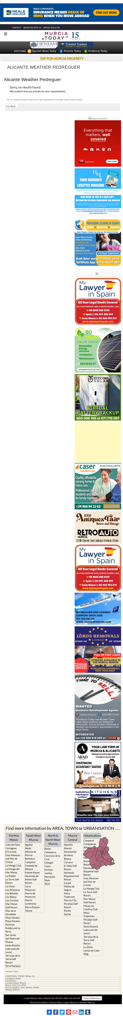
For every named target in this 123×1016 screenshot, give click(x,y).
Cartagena (11, 848)
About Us (74, 1002)
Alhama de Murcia (30, 853)
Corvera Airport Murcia (15, 983)
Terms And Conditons (39, 1002)
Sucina (67, 914)
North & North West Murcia (52, 839)
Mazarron (30, 889)
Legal (65, 1002)
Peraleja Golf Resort (71, 905)
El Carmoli (10, 851)
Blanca (67, 858)
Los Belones (11, 893)
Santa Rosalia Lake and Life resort (12, 949)
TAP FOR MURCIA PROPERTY (61, 58)
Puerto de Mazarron (30, 895)
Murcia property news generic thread (22, 987)
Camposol (30, 862)
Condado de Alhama (31, 867)
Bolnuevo (30, 858)
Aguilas (29, 844)
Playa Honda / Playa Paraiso (12, 919)
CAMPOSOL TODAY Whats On (20, 976)
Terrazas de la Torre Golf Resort (12, 959)
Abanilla (68, 844)
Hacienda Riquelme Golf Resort (71, 876)
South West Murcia (33, 837)
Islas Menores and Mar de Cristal (12, 858)
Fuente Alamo (32, 872)
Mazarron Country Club (91, 907)
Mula (47, 880)
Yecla (47, 883)
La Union (10, 886)
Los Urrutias (12, 900)
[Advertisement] (98, 442)
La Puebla (10, 875)
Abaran (68, 848)
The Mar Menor (14, 837)
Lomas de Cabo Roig (91, 952)
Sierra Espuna (32, 907)
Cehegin (49, 862)
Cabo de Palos (12, 844)
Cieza (47, 866)
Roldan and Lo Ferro (12, 930)
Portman (10, 924)
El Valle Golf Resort (70, 867)
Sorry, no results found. (25, 88)
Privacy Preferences (92, 998)
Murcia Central (72, 837)
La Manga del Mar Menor (12, 871)
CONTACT (16, 27)
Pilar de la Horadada (10, 912)
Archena (68, 855)
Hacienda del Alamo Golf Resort (32, 879)
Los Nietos (11, 896)
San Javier (10, 935)
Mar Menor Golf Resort (11, 905)
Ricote (67, 910)
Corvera (68, 862)
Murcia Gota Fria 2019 (15, 985)
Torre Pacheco (12, 965)
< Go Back (10, 106)
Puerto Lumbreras (30, 902)
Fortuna (49, 869)
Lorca (28, 886)
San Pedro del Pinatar (12, 940)
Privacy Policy (56, 1002)
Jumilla (48, 873)
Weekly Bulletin (12, 990)
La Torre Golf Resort (12, 881)
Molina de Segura (69, 888)
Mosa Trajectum (69, 895)
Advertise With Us (86, 1002)
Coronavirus (10, 981)
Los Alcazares (12, 889)
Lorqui (67, 882)
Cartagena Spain (13, 978)
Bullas (48, 848)
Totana (28, 910)
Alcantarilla (70, 851)
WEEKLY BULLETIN (51, 27)
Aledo (28, 848)
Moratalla (50, 876)
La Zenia (88, 947)
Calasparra (50, 852)
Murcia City (70, 900)
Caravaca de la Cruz (52, 857)
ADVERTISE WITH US (32, 27)
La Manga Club (13, 865)
